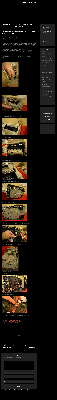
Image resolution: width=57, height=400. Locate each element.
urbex (44, 101)
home (43, 67)
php (47, 88)
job (43, 72)
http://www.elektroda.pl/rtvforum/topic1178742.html (11, 322)
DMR (43, 62)
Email (5, 377)
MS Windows (44, 75)
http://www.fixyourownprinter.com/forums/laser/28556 (11, 321)
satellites (50, 94)
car (43, 60)
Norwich (44, 79)
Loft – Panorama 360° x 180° (49, 116)
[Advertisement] (28, 12)
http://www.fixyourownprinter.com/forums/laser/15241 (11, 320)
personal (44, 81)
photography (47, 84)
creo (46, 60)
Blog (19, 336)
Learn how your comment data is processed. (21, 389)
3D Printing (44, 51)
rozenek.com (28, 2)
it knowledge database (47, 69)
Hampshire (44, 65)
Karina (50, 72)
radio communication (47, 92)
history (51, 65)
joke (45, 72)
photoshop (43, 88)
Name (5, 372)
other (49, 79)
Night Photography (45, 77)
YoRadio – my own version (45, 27)
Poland (50, 88)
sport (44, 99)
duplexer (47, 62)
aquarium (43, 56)
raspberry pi (45, 94)
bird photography (46, 58)
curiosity (49, 60)
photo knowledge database (46, 86)
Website (5, 381)
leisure (43, 74)
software (48, 96)
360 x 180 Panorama (46, 53)
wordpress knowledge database (46, 102)
